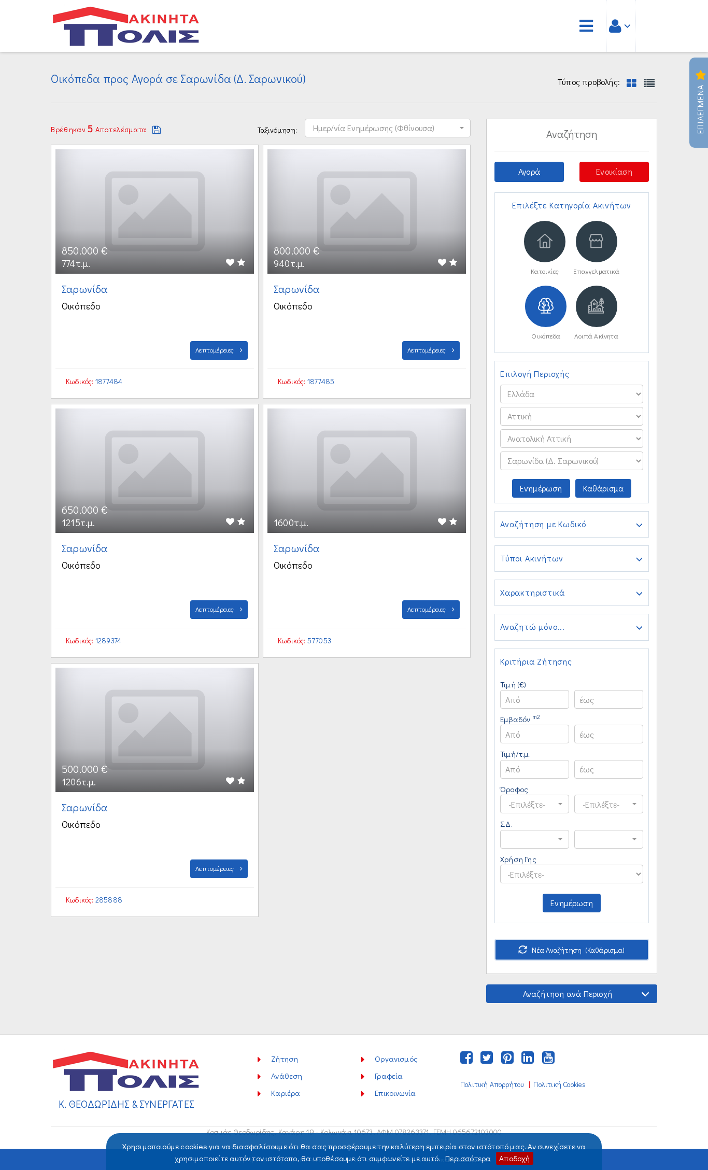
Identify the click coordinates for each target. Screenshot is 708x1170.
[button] (388, 128)
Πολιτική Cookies (559, 1084)
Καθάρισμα (603, 488)
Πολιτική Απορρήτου (491, 1084)
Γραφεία (389, 1075)
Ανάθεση (286, 1075)
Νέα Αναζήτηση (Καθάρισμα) (577, 950)
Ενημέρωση (541, 488)
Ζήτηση (284, 1058)
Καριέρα (285, 1093)
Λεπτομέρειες (215, 349)
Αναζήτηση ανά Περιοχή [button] (567, 993)
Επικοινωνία (395, 1093)
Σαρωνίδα (86, 288)
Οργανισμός (396, 1058)
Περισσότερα (468, 1158)
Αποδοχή (514, 1158)
